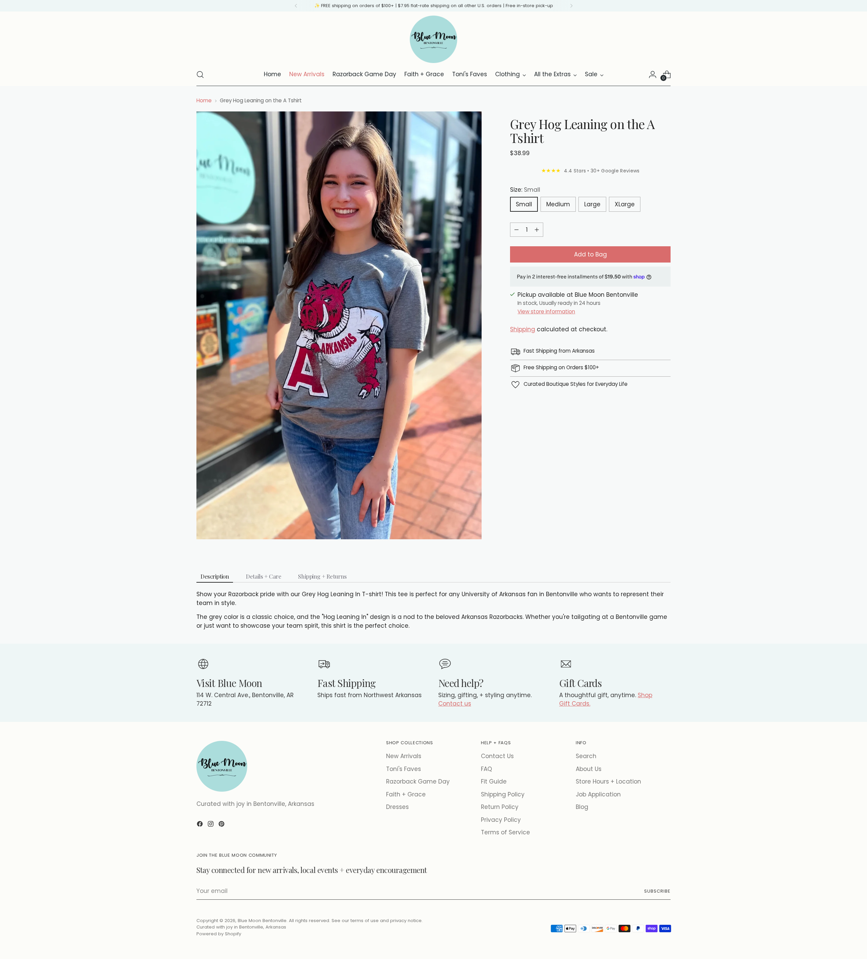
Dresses (397, 807)
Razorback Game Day (418, 781)
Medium (558, 204)
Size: (525, 190)
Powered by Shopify (218, 934)
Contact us (454, 704)
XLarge (625, 204)
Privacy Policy (501, 820)
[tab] (214, 576)
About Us (588, 769)
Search (586, 756)
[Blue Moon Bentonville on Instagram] (211, 825)
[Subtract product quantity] (516, 229)
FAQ (486, 769)
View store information (546, 311)
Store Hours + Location (608, 781)
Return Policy (500, 807)
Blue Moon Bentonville (262, 920)
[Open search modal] (200, 74)
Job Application (598, 794)
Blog (582, 807)
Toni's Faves (403, 769)
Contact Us (497, 756)
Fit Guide (494, 781)
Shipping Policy (503, 794)
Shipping (522, 329)
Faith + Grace (406, 794)
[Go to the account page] (652, 74)
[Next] (571, 6)
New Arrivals (403, 756)
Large (592, 204)
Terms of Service (505, 832)
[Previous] (296, 6)
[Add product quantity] (537, 229)
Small (524, 204)
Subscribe (657, 891)
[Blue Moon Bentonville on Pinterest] (222, 825)
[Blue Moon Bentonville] (433, 39)
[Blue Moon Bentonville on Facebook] (200, 825)
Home (204, 100)
